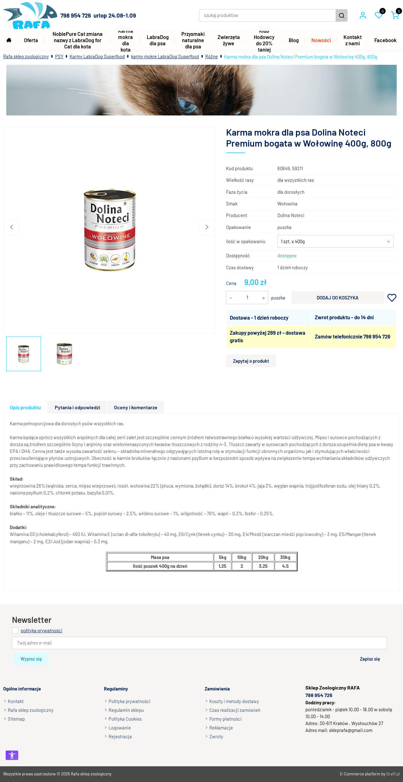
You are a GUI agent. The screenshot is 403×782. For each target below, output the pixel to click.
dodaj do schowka (392, 297)
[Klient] (362, 15)
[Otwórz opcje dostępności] (12, 755)
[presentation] (25, 407)
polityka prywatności (41, 630)
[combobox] (335, 241)
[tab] (25, 407)
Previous (11, 227)
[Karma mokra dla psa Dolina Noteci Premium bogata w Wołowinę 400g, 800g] (110, 230)
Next (207, 227)
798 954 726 (376, 336)
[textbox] (335, 241)
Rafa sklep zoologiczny (26, 56)
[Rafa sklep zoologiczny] (30, 15)
